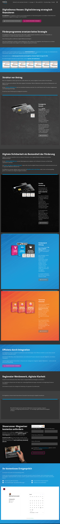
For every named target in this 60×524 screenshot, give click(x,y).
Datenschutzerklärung (43, 447)
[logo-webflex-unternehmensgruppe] (4, 2)
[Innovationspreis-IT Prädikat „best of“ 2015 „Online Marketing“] (38, 64)
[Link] (57, 2)
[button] (34, 2)
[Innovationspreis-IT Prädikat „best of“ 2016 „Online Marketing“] (46, 64)
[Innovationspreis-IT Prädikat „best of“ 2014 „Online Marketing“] (30, 64)
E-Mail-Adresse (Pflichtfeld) (37, 435)
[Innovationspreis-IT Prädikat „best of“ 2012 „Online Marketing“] (6, 64)
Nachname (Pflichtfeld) (49, 428)
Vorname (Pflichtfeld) (36, 428)
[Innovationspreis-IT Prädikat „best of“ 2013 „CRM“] (22, 64)
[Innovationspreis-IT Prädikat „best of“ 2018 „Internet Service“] (14, 64)
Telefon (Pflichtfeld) (35, 441)
